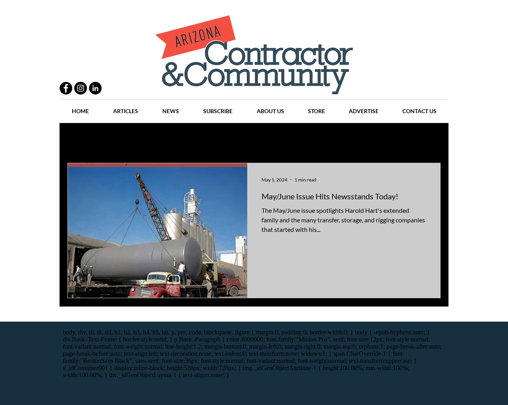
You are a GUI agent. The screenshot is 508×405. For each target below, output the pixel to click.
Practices (116, 139)
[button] (430, 140)
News (290, 139)
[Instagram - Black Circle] (80, 88)
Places (321, 139)
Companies (358, 139)
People (152, 139)
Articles (257, 139)
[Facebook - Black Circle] (66, 88)
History (223, 139)
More (395, 139)
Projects (187, 139)
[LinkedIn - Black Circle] (95, 88)
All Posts (78, 139)
